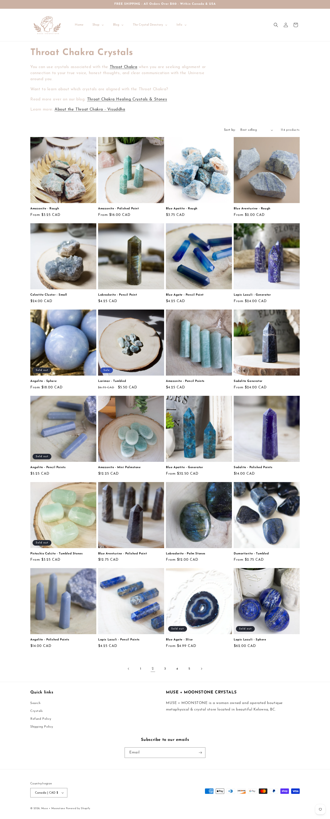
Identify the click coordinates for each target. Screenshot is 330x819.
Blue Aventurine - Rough (252, 208)
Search (35, 703)
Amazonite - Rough (44, 208)
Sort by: (230, 130)
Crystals (36, 711)
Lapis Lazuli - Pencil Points (119, 639)
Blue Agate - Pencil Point (185, 294)
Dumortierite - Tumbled (251, 553)
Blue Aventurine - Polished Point (122, 553)
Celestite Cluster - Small (48, 294)
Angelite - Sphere (43, 381)
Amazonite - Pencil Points (185, 381)
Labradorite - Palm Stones (185, 553)
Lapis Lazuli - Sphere (250, 639)
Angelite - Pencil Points (48, 467)
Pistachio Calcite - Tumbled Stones (56, 553)
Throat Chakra (123, 67)
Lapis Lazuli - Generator (252, 294)
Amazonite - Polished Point (118, 208)
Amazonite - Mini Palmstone (119, 467)
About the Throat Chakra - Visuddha (90, 110)
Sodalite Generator (248, 381)
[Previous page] (129, 669)
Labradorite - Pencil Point (117, 294)
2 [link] (153, 669)
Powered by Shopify (78, 808)
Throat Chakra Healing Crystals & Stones (127, 99)
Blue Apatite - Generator (184, 467)
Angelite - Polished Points (49, 639)
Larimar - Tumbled (112, 381)
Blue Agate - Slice (179, 639)
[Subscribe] (200, 752)
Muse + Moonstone (53, 808)
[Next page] (201, 669)
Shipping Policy (41, 726)
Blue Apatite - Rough (182, 208)
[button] (276, 25)
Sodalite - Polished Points (253, 467)
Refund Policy (40, 719)
